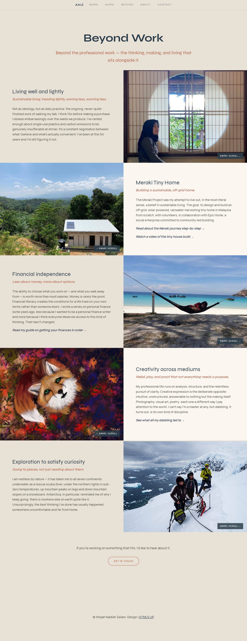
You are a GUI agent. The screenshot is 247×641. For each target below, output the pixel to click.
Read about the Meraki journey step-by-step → (170, 228)
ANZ (79, 5)
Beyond (127, 4)
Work (93, 4)
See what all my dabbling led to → (160, 420)
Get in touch (123, 561)
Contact (165, 4)
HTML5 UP (146, 617)
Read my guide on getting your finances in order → (49, 330)
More (109, 4)
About (145, 4)
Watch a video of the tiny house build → (165, 236)
